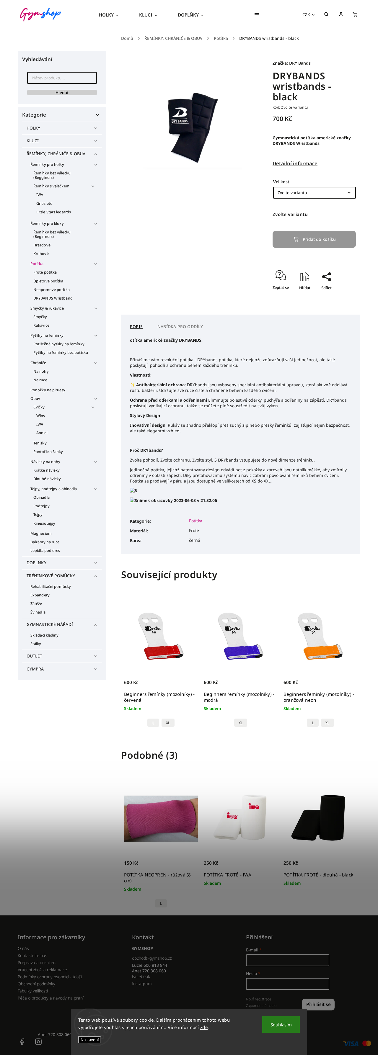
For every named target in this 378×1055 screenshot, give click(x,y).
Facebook (141, 976)
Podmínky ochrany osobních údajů (50, 976)
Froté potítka (45, 272)
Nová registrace (258, 999)
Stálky (35, 643)
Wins (40, 415)
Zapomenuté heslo (261, 1005)
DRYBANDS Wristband (53, 298)
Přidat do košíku (319, 239)
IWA (39, 194)
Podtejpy (41, 505)
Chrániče (38, 362)
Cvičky (39, 407)
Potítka (36, 263)
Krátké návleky (46, 470)
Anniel (42, 432)
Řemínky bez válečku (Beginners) (52, 234)
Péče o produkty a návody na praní (51, 998)
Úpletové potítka (48, 281)
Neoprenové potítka (51, 289)
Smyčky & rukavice (47, 308)
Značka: (292, 63)
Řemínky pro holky (47, 164)
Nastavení (90, 1039)
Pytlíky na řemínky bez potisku (60, 352)
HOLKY (33, 128)
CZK (306, 14)
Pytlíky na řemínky (46, 335)
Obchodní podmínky (36, 984)
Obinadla (41, 497)
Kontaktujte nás (32, 955)
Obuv (35, 398)
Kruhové (41, 253)
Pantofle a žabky (48, 451)
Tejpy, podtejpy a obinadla (53, 488)
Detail (187, 685)
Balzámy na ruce (45, 541)
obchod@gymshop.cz (152, 958)
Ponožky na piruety (47, 389)
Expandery (40, 595)
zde (204, 1027)
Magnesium (41, 533)
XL (168, 722)
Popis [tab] (136, 326)
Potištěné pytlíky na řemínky (58, 343)
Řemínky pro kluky (47, 223)
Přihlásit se (318, 1004)
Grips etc (44, 203)
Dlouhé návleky (47, 478)
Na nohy (41, 371)
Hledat (62, 92)
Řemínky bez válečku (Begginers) (52, 175)
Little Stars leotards (53, 212)
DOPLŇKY (36, 562)
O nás (23, 948)
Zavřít (337, 304)
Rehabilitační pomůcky (50, 586)
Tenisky (40, 443)
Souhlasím (281, 1025)
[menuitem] (114, 15)
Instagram (142, 983)
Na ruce (40, 379)
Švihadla (37, 612)
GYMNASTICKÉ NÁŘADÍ (50, 624)
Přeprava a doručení (37, 962)
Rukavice (41, 325)
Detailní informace (295, 163)
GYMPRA (35, 669)
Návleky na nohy (45, 461)
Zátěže (36, 603)
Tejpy (38, 514)
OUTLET (35, 656)
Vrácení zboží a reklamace (42, 969)
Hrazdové (41, 245)
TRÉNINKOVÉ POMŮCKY (51, 575)
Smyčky (40, 316)
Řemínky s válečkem (51, 186)
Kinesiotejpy (44, 523)
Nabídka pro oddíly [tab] (180, 326)
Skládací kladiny (44, 635)
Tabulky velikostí (33, 991)
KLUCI (33, 140)
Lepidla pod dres (45, 550)
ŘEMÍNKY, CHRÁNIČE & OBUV (56, 153)
